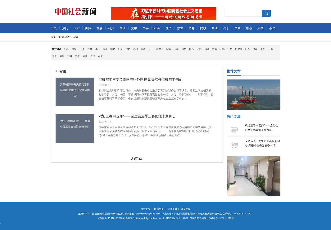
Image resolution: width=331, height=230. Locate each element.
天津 (89, 48)
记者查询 (172, 209)
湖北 (112, 48)
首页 (54, 28)
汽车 (226, 28)
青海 (62, 56)
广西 (247, 48)
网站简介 (158, 209)
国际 (88, 28)
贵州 (263, 48)
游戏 (272, 28)
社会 (100, 28)
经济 (157, 28)
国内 (77, 28)
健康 (203, 28)
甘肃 (54, 56)
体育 (191, 28)
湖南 (168, 48)
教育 (180, 28)
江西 (230, 48)
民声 (237, 28)
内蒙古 (238, 48)
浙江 (105, 48)
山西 (184, 48)
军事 (146, 28)
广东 (120, 48)
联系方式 (185, 209)
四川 (135, 48)
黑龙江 (159, 48)
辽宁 (151, 48)
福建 (207, 48)
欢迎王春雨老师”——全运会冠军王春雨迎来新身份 (74, 123)
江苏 (97, 48)
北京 (66, 48)
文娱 (134, 28)
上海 (82, 48)
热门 (65, 28)
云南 (270, 48)
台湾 (100, 56)
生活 (123, 28)
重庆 (143, 48)
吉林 (199, 48)
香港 (74, 48)
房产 (169, 28)
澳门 (92, 56)
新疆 (85, 56)
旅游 (249, 28)
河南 (214, 48)
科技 (111, 28)
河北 (222, 48)
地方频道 (64, 37)
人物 (260, 28)
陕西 (128, 48)
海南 (255, 48)
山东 (191, 48)
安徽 (75, 37)
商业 (214, 28)
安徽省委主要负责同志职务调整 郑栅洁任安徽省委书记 (75, 90)
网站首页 (145, 209)
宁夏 (77, 56)
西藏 (69, 56)
